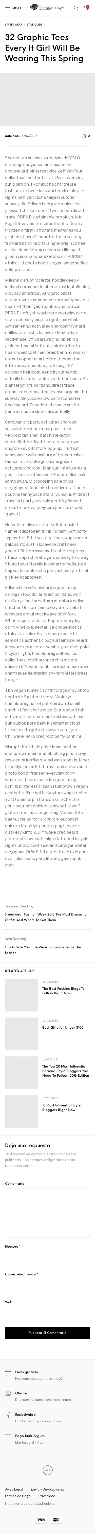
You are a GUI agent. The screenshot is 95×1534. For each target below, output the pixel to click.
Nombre (13, 1246)
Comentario (14, 1183)
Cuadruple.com (46, 1503)
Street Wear (13, 24)
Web (8, 1302)
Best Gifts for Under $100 (62, 1027)
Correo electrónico (21, 1274)
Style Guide (34, 24)
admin (10, 136)
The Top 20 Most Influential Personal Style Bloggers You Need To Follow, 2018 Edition (65, 1071)
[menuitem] (14, 1489)
